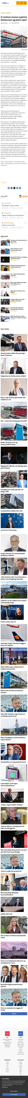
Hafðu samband (21, 1042)
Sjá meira (14, 1013)
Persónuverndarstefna (7, 1042)
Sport (7, 1065)
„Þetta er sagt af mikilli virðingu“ (12, 805)
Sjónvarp (7, 1070)
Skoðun (7, 1068)
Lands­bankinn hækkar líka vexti (11, 511)
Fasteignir (20, 1063)
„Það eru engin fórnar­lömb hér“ (11, 871)
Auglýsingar (20, 1041)
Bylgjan (20, 1070)
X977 (21, 1073)
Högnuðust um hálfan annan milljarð (13, 376)
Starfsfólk (20, 1047)
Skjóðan (3, 182)
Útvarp (7, 1071)
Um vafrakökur (20, 1052)
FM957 (20, 1071)
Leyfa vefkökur (14, 1094)
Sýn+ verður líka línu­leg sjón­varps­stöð (14, 421)
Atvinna (20, 1065)
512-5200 (21, 1039)
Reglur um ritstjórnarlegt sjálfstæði (7, 1040)
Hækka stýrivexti (6, 914)
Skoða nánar (5, 1087)
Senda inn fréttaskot (20, 1054)
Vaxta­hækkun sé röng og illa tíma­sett (13, 762)
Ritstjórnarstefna (21, 1044)
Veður (21, 1068)
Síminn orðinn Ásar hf (8, 622)
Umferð (20, 1049)
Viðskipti (7, 1063)
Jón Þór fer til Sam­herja (9, 530)
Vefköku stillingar (14, 1091)
